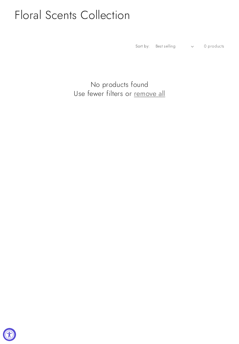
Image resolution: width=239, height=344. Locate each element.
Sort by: (143, 46)
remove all (149, 93)
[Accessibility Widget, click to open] (9, 334)
